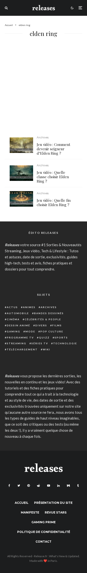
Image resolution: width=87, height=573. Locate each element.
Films (57, 325)
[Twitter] (19, 485)
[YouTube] (49, 485)
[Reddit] (38, 485)
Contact (43, 541)
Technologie (65, 343)
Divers (41, 325)
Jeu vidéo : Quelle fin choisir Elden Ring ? (54, 202)
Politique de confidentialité (43, 532)
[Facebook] (9, 485)
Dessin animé (18, 325)
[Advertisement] (43, 89)
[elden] (21, 199)
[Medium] (68, 485)
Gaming (13, 331)
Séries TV (39, 343)
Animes (29, 307)
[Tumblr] (77, 485)
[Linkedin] (58, 485)
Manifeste (30, 512)
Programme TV (20, 337)
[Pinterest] (28, 485)
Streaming (16, 343)
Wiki (46, 349)
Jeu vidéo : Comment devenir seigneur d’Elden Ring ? (53, 148)
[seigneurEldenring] (21, 145)
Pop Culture (51, 331)
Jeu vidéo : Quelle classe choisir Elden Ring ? (53, 176)
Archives (43, 137)
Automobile (18, 313)
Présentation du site (53, 503)
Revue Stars (55, 512)
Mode (30, 331)
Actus (12, 307)
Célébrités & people (43, 319)
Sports (61, 337)
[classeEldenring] (21, 173)
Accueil (22, 503)
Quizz (44, 337)
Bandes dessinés (49, 313)
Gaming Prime (43, 522)
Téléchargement (22, 349)
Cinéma (13, 319)
